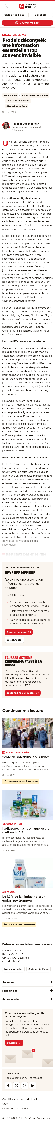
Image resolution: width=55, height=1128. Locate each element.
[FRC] (27, 6)
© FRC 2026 (9, 1118)
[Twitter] (16, 1085)
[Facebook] (8, 1085)
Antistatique (43, 1118)
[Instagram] (24, 1085)
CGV (5, 1104)
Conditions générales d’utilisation (21, 1099)
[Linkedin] (32, 1085)
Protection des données (16, 1108)
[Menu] (49, 6)
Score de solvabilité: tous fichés (26, 757)
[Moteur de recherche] (6, 6)
